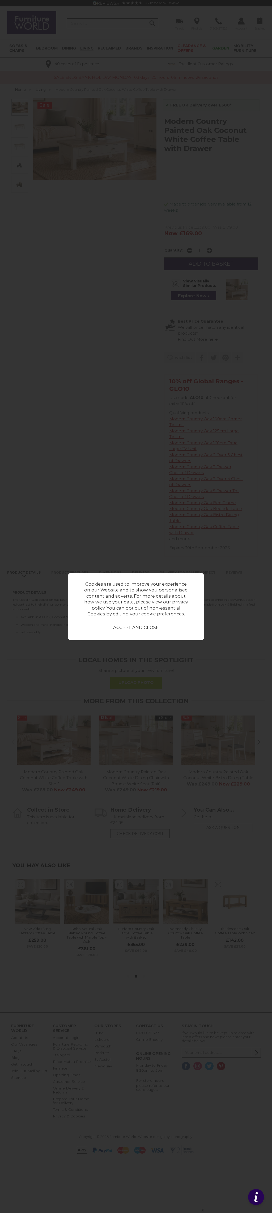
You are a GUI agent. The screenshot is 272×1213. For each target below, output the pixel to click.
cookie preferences (162, 613)
